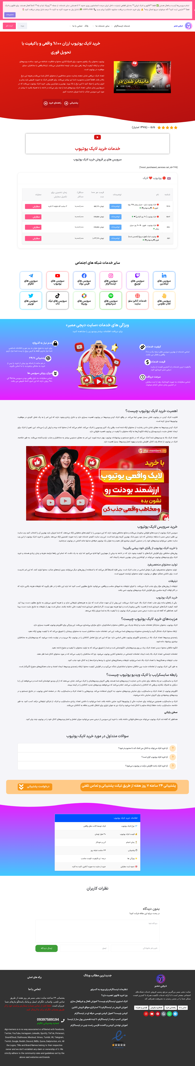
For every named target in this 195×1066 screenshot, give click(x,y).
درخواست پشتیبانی (38, 786)
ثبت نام (9, 25)
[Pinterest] (157, 1013)
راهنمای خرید (55, 103)
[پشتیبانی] (66, 103)
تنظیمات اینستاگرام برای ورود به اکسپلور (109, 989)
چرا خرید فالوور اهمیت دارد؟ (114, 995)
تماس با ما (77, 26)
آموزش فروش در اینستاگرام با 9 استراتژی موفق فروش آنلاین (100, 1007)
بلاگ (86, 26)
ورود (22, 25)
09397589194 (48, 1019)
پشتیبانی (74, 103)
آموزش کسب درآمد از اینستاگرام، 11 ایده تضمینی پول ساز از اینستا (97, 1019)
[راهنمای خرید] (46, 103)
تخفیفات (10, 14)
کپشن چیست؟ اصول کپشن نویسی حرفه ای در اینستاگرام (101, 1013)
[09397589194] (63, 1020)
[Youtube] (151, 1013)
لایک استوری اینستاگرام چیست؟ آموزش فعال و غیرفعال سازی (99, 1001)
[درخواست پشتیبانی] (21, 787)
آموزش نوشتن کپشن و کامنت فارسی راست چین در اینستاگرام (99, 1025)
